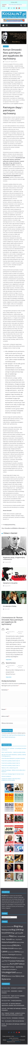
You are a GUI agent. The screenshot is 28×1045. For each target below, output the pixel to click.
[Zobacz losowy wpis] (24, 25)
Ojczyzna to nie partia (10, 583)
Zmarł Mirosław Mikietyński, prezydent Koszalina (15, 5)
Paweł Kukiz (19, 954)
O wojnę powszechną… (9, 524)
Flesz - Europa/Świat (19, 936)
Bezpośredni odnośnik (20, 632)
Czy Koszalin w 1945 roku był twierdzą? (14, 1021)
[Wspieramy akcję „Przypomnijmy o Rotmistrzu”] (14, 537)
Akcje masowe (4, 926)
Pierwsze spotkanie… (7, 776)
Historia (20, 939)
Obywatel (22, 951)
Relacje (8, 964)
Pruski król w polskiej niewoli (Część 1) (11, 765)
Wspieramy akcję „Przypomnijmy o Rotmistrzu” (14, 558)
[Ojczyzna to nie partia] (14, 568)
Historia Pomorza (7, 945)
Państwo (6, 957)
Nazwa (4, 709)
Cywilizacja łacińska (5, 936)
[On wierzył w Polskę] (14, 592)
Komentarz (5, 690)
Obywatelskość (5, 954)
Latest (4, 951)
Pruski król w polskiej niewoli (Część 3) (11, 760)
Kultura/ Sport (18, 948)
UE (16, 969)
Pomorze (13, 958)
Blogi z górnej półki (17, 933)
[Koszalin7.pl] (3, 25)
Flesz (11, 936)
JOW (14, 945)
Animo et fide (10, 926)
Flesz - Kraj (15, 939)
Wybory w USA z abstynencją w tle (10, 767)
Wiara (4, 976)
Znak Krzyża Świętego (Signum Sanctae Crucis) (13, 774)
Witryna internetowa (7, 723)
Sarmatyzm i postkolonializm (18, 988)
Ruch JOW (14, 964)
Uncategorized (9, 972)
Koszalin (11, 948)
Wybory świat (19, 976)
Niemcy (17, 952)
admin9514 (15, 61)
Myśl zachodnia (11, 951)
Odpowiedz (8, 659)
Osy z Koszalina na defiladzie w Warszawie (13, 528)
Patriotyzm (6, 46)
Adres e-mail (5, 716)
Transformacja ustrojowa (8, 969)
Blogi (16, 926)
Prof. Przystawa (9, 961)
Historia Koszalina (9, 942)
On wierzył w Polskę (9, 606)
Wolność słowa (11, 976)
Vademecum (19, 972)
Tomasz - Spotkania (16, 967)
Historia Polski (20, 942)
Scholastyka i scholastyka (18, 1018)
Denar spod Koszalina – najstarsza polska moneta (13, 752)
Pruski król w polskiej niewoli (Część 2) (11, 763)
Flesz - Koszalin (7, 939)
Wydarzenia (6, 979)
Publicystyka (20, 961)
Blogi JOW (15, 929)
